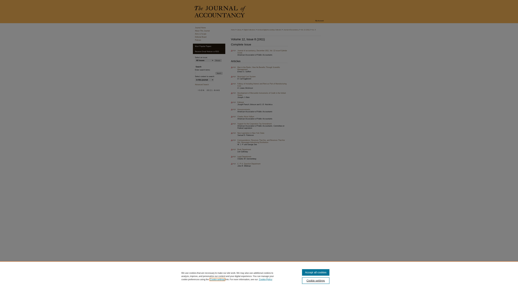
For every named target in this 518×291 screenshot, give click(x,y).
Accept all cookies (315, 272)
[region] (259, 276)
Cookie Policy (265, 279)
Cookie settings (217, 279)
